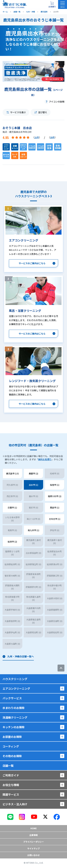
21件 (36, 137)
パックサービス (12, 698)
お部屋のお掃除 (12, 737)
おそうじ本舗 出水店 (17, 128)
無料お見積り (45, 459)
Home (33, 828)
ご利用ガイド (11, 775)
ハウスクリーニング (15, 679)
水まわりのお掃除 (14, 708)
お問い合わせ (33, 855)
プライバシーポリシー (33, 841)
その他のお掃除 (12, 756)
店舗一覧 (8, 765)
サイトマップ (33, 848)
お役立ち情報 (11, 785)
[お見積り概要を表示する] (52, 4)
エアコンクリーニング (16, 688)
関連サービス (11, 794)
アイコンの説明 (56, 101)
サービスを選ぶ (18, 112)
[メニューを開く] (62, 4)
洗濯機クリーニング (15, 717)
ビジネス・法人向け (15, 804)
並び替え (42, 112)
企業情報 (33, 834)
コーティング (11, 746)
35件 (52, 137)
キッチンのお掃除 (14, 727)
